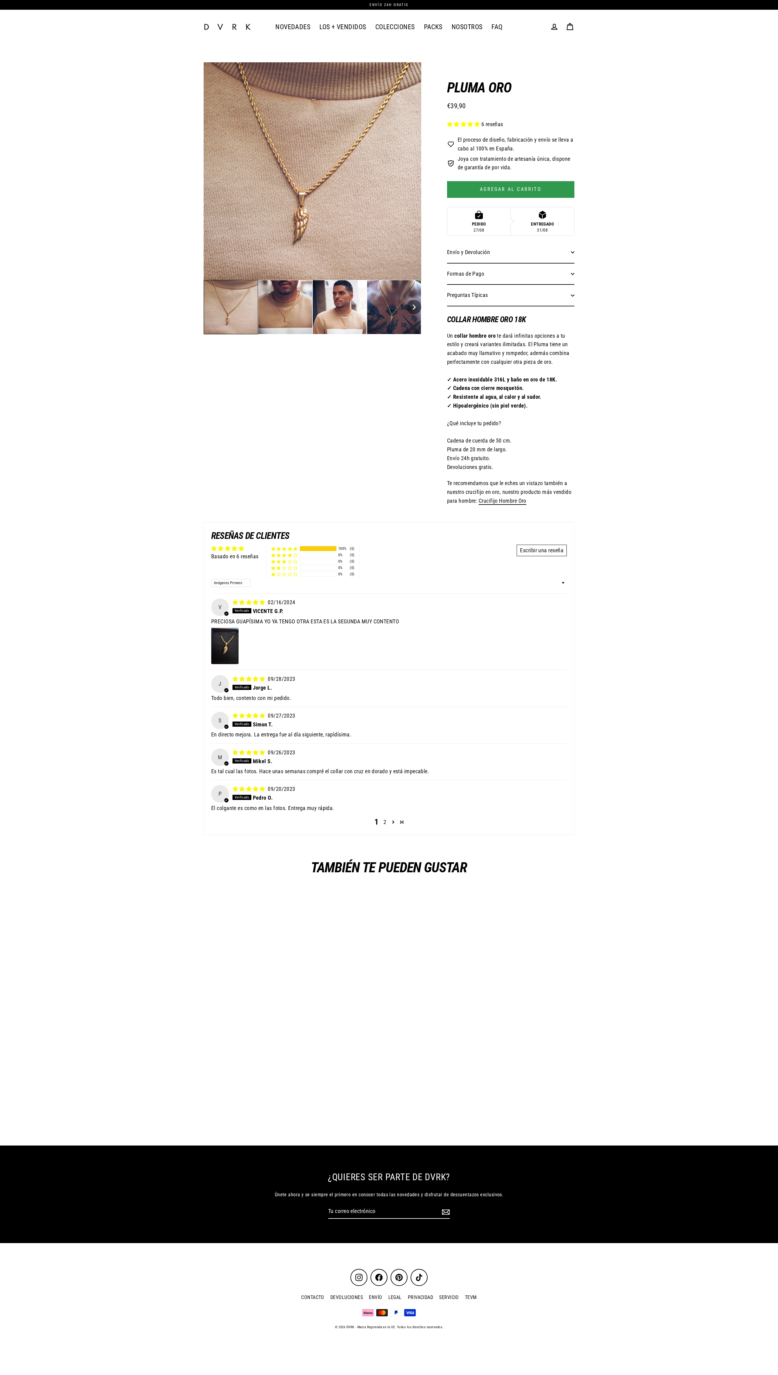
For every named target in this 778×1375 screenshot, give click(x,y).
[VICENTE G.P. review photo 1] (225, 646)
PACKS (433, 27)
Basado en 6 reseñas (235, 556)
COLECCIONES (395, 27)
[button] (231, 307)
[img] (249, 602)
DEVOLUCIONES (346, 1297)
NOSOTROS (467, 27)
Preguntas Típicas (467, 295)
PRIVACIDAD (420, 1297)
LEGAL (395, 1297)
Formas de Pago (465, 274)
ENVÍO (375, 1297)
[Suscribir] (445, 1211)
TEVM (471, 1297)
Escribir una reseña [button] (541, 550)
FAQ (496, 27)
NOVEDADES (292, 27)
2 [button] (385, 822)
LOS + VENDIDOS (342, 27)
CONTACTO (312, 1297)
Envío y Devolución (468, 252)
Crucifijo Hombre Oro (502, 501)
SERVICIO (449, 1297)
